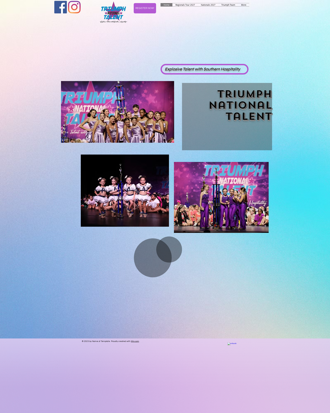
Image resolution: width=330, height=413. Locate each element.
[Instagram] (74, 7)
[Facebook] (60, 7)
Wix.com (135, 341)
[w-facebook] (232, 346)
